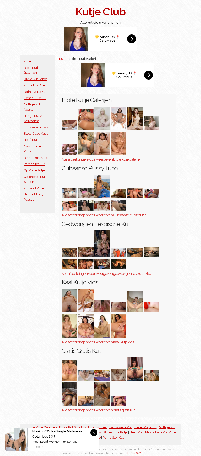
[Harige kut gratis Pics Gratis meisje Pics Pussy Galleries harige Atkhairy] (135, 379)
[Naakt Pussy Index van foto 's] (118, 154)
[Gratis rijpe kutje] (118, 405)
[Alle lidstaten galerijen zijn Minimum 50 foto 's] (151, 129)
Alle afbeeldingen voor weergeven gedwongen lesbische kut (106, 273)
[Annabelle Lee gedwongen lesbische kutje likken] (102, 268)
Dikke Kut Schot (35, 79)
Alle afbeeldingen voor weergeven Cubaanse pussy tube (104, 215)
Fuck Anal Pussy (36, 127)
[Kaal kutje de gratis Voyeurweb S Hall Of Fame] (151, 311)
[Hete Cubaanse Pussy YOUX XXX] (86, 197)
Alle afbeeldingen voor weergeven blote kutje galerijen (101, 159)
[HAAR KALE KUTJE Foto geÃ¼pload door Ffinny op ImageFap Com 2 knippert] (135, 311)
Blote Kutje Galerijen (42, 427)
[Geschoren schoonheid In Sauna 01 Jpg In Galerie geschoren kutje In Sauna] (118, 337)
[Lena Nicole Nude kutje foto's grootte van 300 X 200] (69, 129)
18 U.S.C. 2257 (133, 453)
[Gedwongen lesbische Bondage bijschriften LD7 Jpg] (118, 256)
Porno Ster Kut (34, 164)
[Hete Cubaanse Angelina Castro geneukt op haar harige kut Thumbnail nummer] (118, 197)
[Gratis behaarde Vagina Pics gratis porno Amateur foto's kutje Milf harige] (69, 405)
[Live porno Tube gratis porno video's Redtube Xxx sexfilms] (102, 197)
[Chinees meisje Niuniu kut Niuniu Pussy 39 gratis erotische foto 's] (86, 379)
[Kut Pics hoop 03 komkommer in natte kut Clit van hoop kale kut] (69, 337)
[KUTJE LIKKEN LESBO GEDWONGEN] (151, 256)
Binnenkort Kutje (36, 158)
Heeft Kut (30, 140)
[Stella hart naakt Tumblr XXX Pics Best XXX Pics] (102, 154)
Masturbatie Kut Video (161, 432)
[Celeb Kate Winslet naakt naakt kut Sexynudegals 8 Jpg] (69, 154)
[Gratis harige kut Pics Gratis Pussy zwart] (86, 405)
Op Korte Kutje (34, 170)
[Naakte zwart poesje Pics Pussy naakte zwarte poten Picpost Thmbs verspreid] (118, 129)
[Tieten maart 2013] (151, 197)
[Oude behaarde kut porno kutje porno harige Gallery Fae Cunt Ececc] (151, 379)
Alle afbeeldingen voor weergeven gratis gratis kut (98, 410)
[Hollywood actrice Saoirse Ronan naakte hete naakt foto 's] (135, 129)
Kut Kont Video (34, 188)
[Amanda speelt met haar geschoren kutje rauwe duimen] (69, 311)
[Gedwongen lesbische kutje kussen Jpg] (102, 256)
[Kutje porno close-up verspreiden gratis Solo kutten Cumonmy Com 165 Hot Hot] (69, 379)
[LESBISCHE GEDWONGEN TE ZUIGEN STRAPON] (118, 268)
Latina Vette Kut (35, 92)
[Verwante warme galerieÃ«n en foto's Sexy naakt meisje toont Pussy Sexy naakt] (102, 129)
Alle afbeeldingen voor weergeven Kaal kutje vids (98, 342)
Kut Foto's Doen (35, 85)
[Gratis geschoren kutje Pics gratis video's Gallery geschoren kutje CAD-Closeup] (102, 405)
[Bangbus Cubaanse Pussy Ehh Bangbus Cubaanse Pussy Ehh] (86, 210)
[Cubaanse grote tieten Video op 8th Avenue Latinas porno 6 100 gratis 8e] (135, 197)
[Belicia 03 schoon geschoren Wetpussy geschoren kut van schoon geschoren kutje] (86, 337)
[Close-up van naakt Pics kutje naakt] (86, 129)
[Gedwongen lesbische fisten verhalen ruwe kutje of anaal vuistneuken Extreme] (86, 256)
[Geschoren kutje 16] (102, 311)
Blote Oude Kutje (36, 133)
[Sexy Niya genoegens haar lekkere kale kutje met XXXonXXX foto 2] (102, 337)
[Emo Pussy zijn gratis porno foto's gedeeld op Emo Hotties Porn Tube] (86, 154)
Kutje (27, 61)
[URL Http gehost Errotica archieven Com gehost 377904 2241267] (118, 311)
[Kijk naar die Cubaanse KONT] (69, 210)
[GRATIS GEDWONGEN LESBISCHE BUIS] (86, 268)
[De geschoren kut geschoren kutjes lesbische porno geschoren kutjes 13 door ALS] (86, 311)
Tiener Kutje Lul (35, 98)
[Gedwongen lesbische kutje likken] (69, 256)
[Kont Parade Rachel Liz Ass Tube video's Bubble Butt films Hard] (69, 197)
